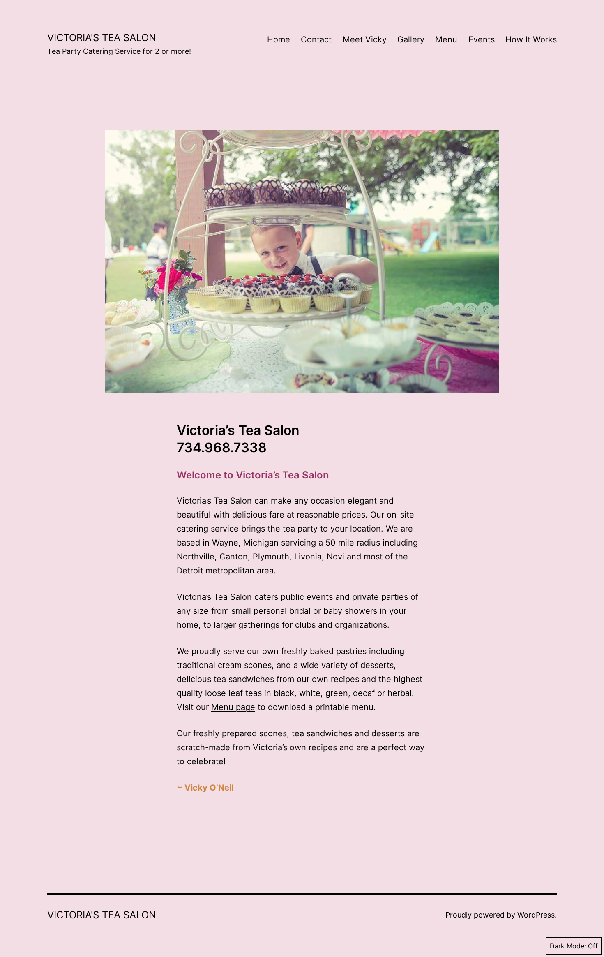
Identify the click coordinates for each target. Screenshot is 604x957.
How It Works (531, 39)
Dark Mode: (568, 946)
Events (481, 39)
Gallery (410, 39)
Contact (316, 39)
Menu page (233, 707)
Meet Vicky (365, 39)
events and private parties (357, 597)
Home (278, 39)
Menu (446, 39)
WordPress (536, 915)
